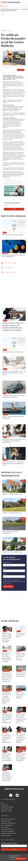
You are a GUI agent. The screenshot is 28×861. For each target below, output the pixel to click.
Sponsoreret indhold (6, 835)
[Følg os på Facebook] (10, 795)
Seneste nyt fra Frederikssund (8, 819)
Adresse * (5, 574)
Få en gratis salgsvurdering (7, 831)
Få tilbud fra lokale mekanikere (8, 833)
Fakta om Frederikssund (7, 825)
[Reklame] (14, 190)
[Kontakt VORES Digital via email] (17, 795)
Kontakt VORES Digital (6, 809)
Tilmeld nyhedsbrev (20, 858)
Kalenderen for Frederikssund (8, 823)
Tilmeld (14, 209)
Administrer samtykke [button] (6, 811)
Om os (2, 803)
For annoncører (4, 805)
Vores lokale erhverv (6, 821)
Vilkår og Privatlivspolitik (7, 807)
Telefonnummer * (7, 562)
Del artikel (20, 69)
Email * (4, 568)
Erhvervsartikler (5, 827)
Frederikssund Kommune (7, 829)
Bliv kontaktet (8, 586)
